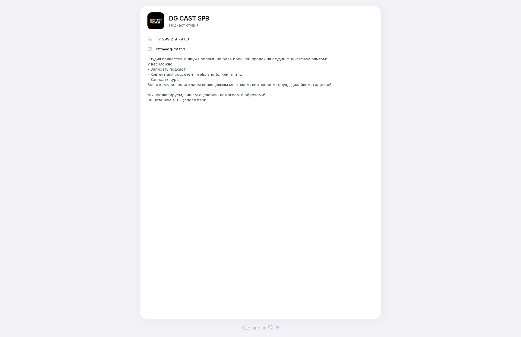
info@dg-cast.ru (171, 48)
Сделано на (260, 327)
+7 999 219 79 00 (172, 39)
